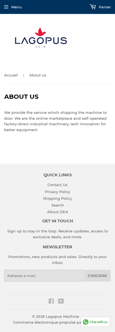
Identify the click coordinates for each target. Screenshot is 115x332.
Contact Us (57, 184)
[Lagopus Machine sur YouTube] (61, 302)
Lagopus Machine (62, 316)
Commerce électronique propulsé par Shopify (55, 322)
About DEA (57, 212)
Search (57, 205)
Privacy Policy (57, 191)
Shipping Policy (57, 198)
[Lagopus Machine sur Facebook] (51, 302)
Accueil (11, 75)
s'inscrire (97, 276)
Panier (104, 7)
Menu (16, 7)
